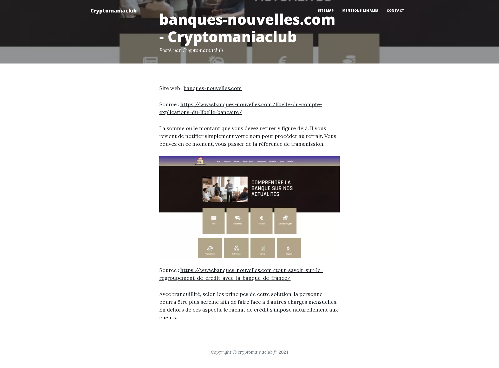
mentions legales (360, 10)
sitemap (326, 10)
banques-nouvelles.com (213, 88)
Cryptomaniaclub (113, 10)
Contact (395, 10)
